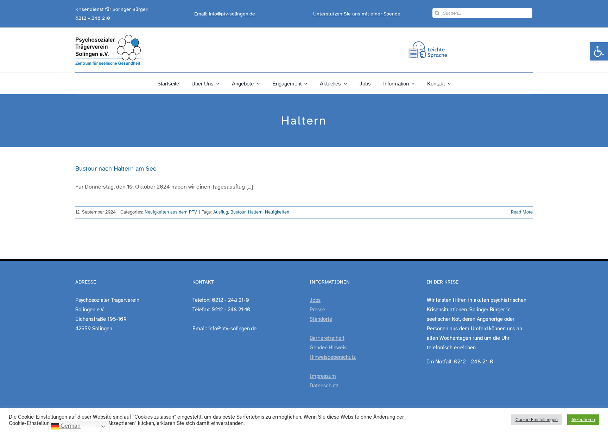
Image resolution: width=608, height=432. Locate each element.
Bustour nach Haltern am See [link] (116, 168)
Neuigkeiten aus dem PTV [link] (171, 212)
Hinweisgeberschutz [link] (333, 357)
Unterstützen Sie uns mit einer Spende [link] (356, 14)
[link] (599, 51)
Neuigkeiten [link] (277, 212)
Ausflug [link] (220, 212)
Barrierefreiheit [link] (327, 338)
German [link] (70, 426)
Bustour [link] (238, 212)
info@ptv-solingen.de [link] (232, 14)
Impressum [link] (323, 376)
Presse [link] (317, 309)
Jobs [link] (315, 300)
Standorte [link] (321, 319)
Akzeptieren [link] (583, 420)
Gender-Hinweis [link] (328, 347)
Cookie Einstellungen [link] (536, 420)
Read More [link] (522, 212)
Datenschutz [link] (324, 385)
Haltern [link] (255, 212)
